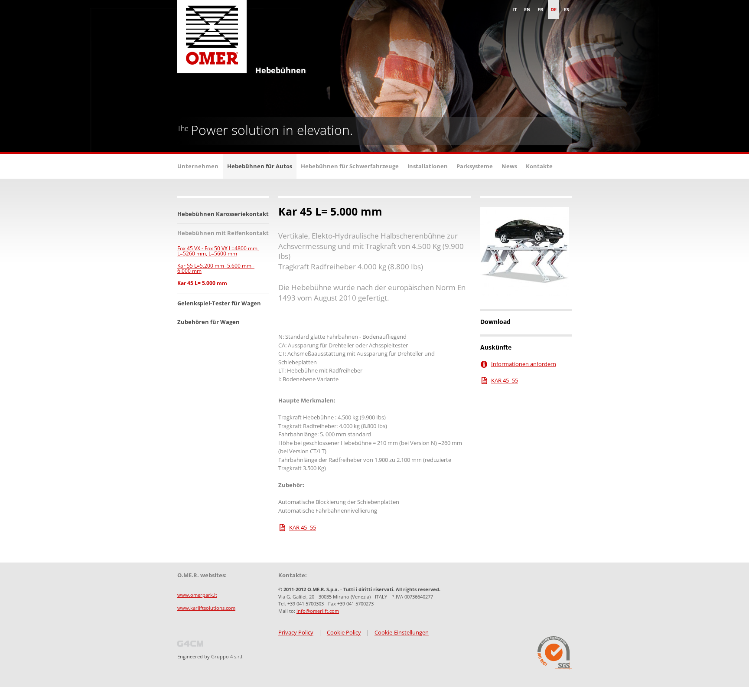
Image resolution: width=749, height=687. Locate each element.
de (553, 9)
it (514, 9)
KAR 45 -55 (302, 527)
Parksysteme (474, 166)
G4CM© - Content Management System (190, 644)
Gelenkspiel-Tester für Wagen (219, 303)
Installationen (427, 166)
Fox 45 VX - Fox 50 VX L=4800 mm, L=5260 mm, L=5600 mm (218, 251)
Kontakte (539, 166)
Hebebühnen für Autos (259, 166)
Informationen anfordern (523, 364)
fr (540, 9)
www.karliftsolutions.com (206, 608)
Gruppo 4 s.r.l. (227, 656)
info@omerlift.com (317, 611)
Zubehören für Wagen (208, 322)
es (566, 9)
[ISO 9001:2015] (554, 653)
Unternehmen (197, 166)
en (527, 9)
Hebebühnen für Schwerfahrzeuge (350, 166)
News (509, 166)
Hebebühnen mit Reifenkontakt (223, 233)
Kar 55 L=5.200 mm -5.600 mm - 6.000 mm (215, 268)
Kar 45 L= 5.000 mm (202, 283)
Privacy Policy (295, 632)
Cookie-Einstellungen (401, 632)
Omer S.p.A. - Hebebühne (212, 39)
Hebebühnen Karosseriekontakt (223, 214)
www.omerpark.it (197, 595)
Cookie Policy (344, 632)
